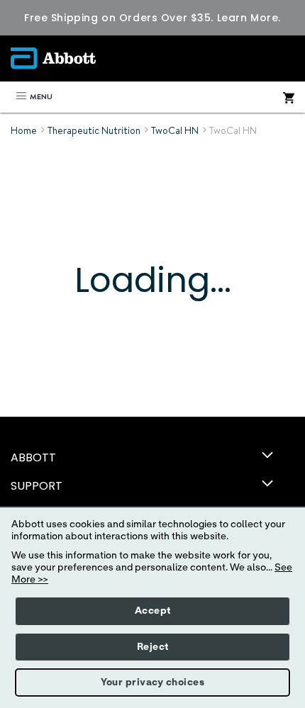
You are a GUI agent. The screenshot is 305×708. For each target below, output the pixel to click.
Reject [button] (153, 647)
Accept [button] (153, 611)
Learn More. (249, 18)
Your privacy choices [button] (152, 682)
